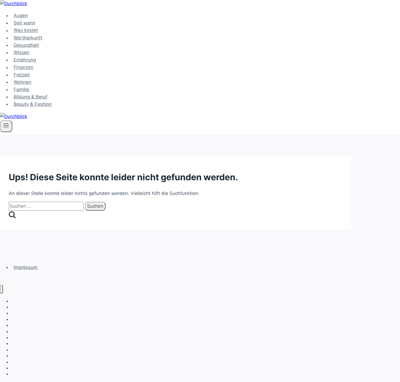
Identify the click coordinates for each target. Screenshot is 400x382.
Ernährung (25, 60)
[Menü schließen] (1, 289)
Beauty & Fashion (33, 104)
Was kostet (26, 30)
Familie (21, 89)
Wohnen (22, 82)
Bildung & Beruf (30, 97)
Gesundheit (26, 45)
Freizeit (22, 74)
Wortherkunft (28, 38)
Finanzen (23, 67)
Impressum (26, 267)
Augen (21, 15)
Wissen (21, 52)
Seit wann (24, 23)
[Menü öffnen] (6, 126)
